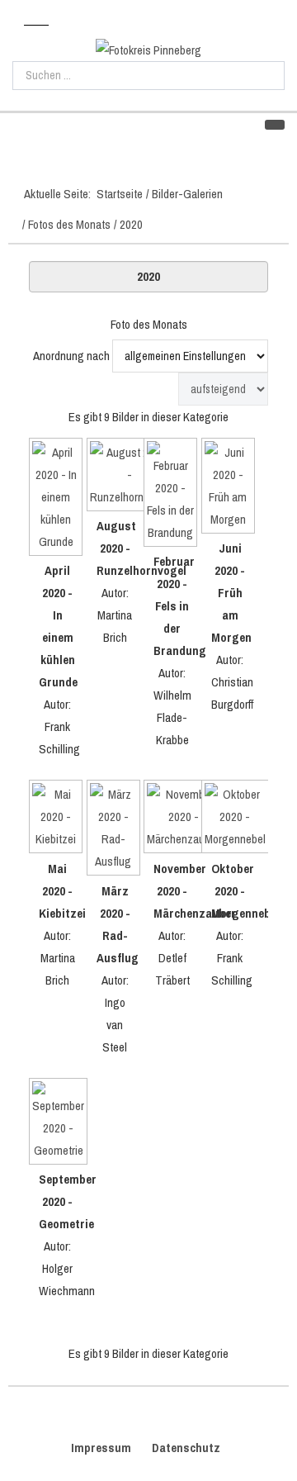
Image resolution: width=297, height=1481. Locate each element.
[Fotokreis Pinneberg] (148, 50)
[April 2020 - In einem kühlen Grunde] (58, 499)
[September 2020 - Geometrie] (58, 1123)
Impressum (101, 1447)
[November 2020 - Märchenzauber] (172, 818)
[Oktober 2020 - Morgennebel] (230, 818)
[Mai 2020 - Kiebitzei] (58, 818)
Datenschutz (186, 1447)
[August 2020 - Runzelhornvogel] (115, 476)
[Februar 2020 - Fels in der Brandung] (172, 494)
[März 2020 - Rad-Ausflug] (115, 830)
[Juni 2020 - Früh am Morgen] (230, 488)
